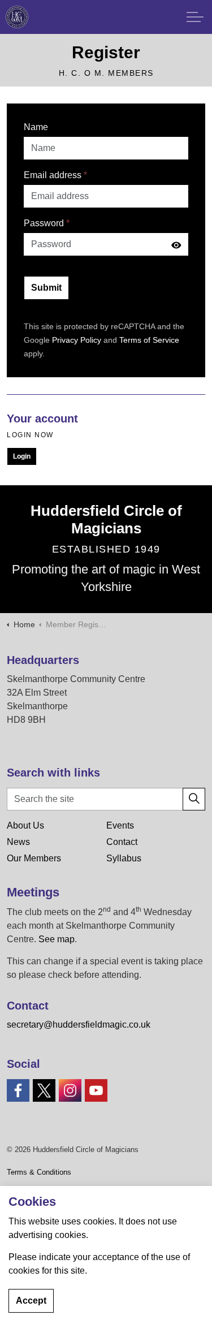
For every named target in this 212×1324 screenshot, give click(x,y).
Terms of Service (149, 339)
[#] (18, 1090)
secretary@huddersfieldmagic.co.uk (78, 1024)
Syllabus (123, 858)
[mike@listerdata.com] (17, 17)
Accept (31, 1300)
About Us (25, 825)
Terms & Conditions (39, 1172)
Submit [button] (46, 287)
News (18, 842)
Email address (55, 175)
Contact (121, 842)
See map (56, 939)
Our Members (34, 858)
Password (47, 223)
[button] (194, 799)
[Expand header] (195, 17)
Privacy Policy (76, 339)
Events (120, 825)
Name (36, 127)
